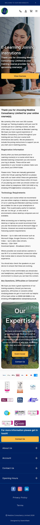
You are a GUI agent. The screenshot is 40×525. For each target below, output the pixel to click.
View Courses (20, 76)
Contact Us (20, 362)
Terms (20, 505)
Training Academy (17, 124)
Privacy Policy (20, 497)
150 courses (28, 121)
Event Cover (20, 354)
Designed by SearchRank (20, 521)
